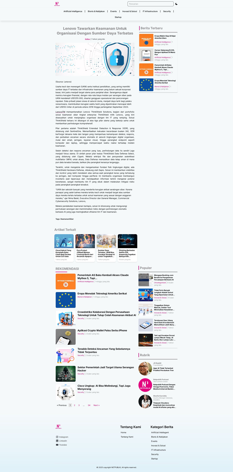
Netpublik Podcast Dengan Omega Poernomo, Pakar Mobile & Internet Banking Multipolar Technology (164, 387)
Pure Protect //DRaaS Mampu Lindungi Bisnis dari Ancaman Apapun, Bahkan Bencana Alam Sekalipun (85, 253)
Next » (97, 405)
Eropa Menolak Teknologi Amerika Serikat (165, 82)
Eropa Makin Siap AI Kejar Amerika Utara (165, 37)
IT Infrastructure (150, 11)
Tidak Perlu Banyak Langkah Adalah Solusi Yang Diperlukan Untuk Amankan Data (163, 292)
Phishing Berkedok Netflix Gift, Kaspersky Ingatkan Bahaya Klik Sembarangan (127, 253)
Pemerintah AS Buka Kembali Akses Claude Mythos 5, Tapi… (164, 67)
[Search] (172, 3)
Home (123, 432)
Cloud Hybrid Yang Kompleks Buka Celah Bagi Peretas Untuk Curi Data (63, 253)
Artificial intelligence (73, 11)
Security (167, 11)
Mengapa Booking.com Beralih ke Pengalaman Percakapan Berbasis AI (164, 277)
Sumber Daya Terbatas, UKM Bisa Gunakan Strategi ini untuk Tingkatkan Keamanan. (106, 253)
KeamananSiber (67, 219)
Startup (118, 17)
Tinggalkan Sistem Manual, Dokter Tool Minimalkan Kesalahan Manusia (163, 307)
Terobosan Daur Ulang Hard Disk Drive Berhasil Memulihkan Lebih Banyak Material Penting (165, 322)
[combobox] (149, 3)
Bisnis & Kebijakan (96, 11)
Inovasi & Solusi (129, 11)
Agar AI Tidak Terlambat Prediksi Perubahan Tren (163, 369)
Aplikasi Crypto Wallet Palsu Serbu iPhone (102, 330)
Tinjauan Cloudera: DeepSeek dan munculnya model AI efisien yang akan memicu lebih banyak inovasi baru (164, 405)
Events (113, 11)
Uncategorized (160, 283)
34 (90, 404)
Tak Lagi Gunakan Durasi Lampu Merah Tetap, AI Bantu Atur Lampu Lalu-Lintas (164, 337)
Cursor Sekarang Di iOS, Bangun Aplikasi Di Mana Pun (165, 52)
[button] (176, 4)
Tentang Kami (127, 437)
